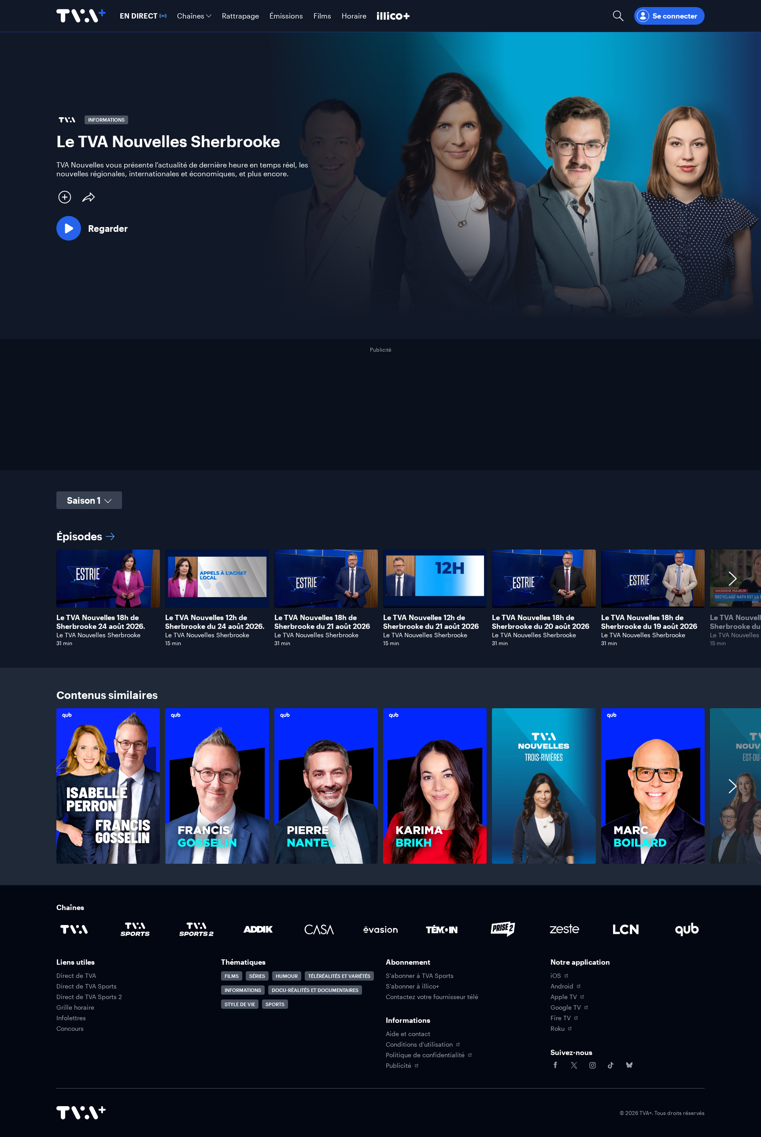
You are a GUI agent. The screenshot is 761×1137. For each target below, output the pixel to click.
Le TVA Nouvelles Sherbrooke (98, 635)
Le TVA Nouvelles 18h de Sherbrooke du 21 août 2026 (322, 621)
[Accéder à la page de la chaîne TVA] (74, 929)
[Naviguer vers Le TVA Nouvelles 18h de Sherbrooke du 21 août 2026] (326, 598)
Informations (243, 990)
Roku (557, 1028)
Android (561, 986)
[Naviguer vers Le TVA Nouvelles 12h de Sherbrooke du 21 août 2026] (435, 598)
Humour (287, 976)
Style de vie (240, 1004)
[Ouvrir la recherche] (618, 16)
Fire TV (560, 1018)
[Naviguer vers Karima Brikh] (435, 786)
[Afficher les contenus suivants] (733, 598)
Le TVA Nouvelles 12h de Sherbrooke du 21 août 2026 (431, 621)
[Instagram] (592, 1065)
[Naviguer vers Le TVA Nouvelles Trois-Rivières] (543, 786)
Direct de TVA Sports (86, 986)
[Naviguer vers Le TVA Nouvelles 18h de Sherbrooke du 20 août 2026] (543, 598)
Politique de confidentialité (425, 1055)
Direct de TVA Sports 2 (89, 996)
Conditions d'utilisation (419, 1044)
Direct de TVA (76, 975)
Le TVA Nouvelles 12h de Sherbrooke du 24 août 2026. (215, 621)
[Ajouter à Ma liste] (64, 197)
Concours (70, 1028)
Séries (257, 976)
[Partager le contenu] (88, 197)
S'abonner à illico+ (412, 986)
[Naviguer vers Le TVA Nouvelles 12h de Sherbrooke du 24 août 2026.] (217, 598)
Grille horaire (75, 1007)
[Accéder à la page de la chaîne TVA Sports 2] (196, 929)
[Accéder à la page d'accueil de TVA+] (81, 1112)
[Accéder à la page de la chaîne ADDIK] (258, 929)
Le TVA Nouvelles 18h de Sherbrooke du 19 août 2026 (649, 621)
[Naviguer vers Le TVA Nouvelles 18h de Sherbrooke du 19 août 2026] (653, 598)
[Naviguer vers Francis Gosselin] (217, 786)
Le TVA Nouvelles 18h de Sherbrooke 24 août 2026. (100, 621)
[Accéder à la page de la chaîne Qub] (687, 929)
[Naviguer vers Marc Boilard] (653, 786)
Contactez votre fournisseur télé (432, 996)
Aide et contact (408, 1033)
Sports (275, 1004)
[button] (92, 228)
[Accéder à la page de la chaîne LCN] (625, 929)
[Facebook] (555, 1065)
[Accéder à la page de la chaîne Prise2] (503, 929)
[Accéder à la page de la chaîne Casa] (319, 929)
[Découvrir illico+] (393, 16)
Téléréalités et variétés (339, 976)
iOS (555, 975)
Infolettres (71, 1018)
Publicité (398, 1065)
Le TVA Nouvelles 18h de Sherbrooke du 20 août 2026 (540, 621)
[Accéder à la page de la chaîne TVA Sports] (135, 929)
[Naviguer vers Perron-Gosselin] (108, 786)
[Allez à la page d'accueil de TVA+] (81, 16)
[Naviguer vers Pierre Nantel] (326, 786)
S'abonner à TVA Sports (420, 975)
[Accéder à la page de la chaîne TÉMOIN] (441, 929)
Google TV (565, 1007)
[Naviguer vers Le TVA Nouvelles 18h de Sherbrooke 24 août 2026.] (108, 598)
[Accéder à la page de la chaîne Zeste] (564, 929)
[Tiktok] (611, 1065)
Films (232, 976)
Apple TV (563, 996)
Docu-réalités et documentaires (315, 990)
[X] (574, 1065)
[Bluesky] (629, 1065)
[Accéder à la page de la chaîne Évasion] (380, 929)
